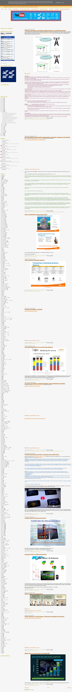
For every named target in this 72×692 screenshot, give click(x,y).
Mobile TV (2, 448)
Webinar (2, 638)
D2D (1, 294)
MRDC (2, 453)
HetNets (2, 358)
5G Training (51, 9)
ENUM (2, 318)
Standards (2, 576)
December (3, 112)
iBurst (1, 371)
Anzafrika (2, 207)
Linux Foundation (3, 416)
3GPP (2, 176)
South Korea (3, 570)
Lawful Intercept (3, 410)
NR (1, 475)
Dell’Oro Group (3, 299)
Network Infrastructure (4, 463)
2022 (2, 101)
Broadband (2, 259)
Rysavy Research (3, 545)
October (3, 124)
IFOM (1, 378)
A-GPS (2, 193)
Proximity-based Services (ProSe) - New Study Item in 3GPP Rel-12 (42, 454)
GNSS (2, 348)
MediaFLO (2, 434)
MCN (1, 432)
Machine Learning (3, 426)
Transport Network (3, 604)
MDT (1, 433)
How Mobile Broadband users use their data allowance (39, 347)
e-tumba (2, 309)
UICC (35, 343)
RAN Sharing (3, 518)
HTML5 (2, 368)
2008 (2, 134)
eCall (1, 310)
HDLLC (2, 356)
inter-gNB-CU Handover (4, 387)
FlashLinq (28, 514)
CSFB (2, 291)
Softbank (2, 568)
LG (1, 413)
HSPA (2, 364)
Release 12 (36, 514)
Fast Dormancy (3, 326)
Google (2, 349)
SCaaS (2, 549)
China (2, 276)
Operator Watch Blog (34, 9)
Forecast (2, 336)
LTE (1, 420)
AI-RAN (2, 197)
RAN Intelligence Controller (5, 516)
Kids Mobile (2, 405)
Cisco (1, 279)
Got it (62, 2)
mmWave (2, 444)
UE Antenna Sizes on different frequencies (36, 554)
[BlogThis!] (49, 118)
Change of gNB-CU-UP (4, 275)
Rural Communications (4, 544)
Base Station (3, 253)
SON (1, 569)
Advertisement (3, 195)
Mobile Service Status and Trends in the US (32, 386)
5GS (1, 184)
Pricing (2, 500)
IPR (1, 393)
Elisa (1, 314)
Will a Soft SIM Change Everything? (31, 311)
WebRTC (2, 639)
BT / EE (2, 262)
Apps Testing (3, 239)
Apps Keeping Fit (3, 224)
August (3, 126)
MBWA (2, 431)
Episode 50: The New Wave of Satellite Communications (9, 165)
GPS (1, 350)
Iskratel (2, 397)
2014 (2, 108)
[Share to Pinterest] (52, 118)
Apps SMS (2, 236)
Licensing (2, 414)
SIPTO (2, 559)
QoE (1, 506)
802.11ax (2, 188)
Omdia (2, 482)
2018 (2, 105)
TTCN (2, 607)
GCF (1, 342)
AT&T (1, 249)
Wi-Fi (1, 641)
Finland (2, 329)
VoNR (2, 635)
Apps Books (2, 215)
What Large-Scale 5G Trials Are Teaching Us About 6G (9, 146)
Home (2, 9)
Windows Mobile (3, 643)
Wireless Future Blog (5, 164)
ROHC (2, 540)
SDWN (2, 552)
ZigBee (2, 652)
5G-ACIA (2, 182)
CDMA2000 (2, 272)
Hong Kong (2, 361)
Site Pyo (2, 560)
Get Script (4, 60)
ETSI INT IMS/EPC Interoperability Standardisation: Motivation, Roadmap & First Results (47, 137)
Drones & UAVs (3, 306)
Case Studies (3, 269)
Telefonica (2, 591)
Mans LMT (2, 427)
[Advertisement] (36, 24)
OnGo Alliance (3, 483)
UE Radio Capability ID (4, 612)
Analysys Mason (3, 202)
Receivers (2, 519)
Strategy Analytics (3, 578)
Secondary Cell (3, 553)
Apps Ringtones (3, 233)
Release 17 (2, 528)
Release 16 (2, 527)
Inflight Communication (4, 385)
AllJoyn (26, 486)
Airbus (2, 199)
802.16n (2, 190)
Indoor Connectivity (4, 383)
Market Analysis (3, 428)
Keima (2, 403)
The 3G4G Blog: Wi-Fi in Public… (7, 46)
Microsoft (2, 440)
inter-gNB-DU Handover (4, 388)
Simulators (2, 558)
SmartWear (2, 567)
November (3, 123)
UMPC (2, 616)
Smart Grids (2, 564)
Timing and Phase (3, 599)
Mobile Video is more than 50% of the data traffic (37, 653)
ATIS (1, 250)
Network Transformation (4, 466)
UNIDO (2, 618)
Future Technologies (4, 340)
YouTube (9, 9)
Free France (2, 338)
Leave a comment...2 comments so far (39, 210)
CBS (1, 271)
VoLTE (2, 634)
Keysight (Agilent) (3, 404)
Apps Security (3, 235)
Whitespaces (3, 640)
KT (1, 407)
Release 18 (2, 529)
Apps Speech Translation (4, 238)
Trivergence (2, 606)
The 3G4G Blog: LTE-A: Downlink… (7, 59)
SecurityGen (2, 554)
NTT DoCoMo (3, 476)
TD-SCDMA (2, 588)
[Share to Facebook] (51, 118)
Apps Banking (3, 213)
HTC (1, 367)
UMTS (2, 617)
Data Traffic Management (31, 685)
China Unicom (3, 278)
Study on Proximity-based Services (39, 456)
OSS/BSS (2, 491)
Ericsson (28, 650)
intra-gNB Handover (4, 392)
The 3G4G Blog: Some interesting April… (7, 39)
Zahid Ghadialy (37, 169)
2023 (2, 100)
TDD (36, 650)
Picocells (2, 497)
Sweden (2, 580)
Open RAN (2, 485)
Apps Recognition (3, 232)
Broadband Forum (3, 260)
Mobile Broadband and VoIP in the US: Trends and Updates (35, 418)
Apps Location (3, 225)
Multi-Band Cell (3, 456)
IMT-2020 (2, 381)
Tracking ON (10, 60)
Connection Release (4, 288)
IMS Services (3, 380)
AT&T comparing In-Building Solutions (35, 260)
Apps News (2, 231)
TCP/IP (2, 586)
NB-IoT (2, 458)
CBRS (2, 270)
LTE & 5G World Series (34, 256)
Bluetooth (2, 258)
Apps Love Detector (4, 226)
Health (2, 357)
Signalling (2, 556)
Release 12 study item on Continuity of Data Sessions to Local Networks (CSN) (45, 30)
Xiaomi (2, 650)
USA (1, 622)
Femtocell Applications (4, 327)
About (6, 9)
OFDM (2, 480)
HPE (1, 362)
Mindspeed (2, 442)
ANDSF (2, 204)
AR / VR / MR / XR (3, 245)
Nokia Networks (3, 473)
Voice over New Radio (4, 632)
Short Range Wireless (4, 555)
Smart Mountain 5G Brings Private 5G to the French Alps (9, 152)
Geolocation (2, 346)
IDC (1, 374)
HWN (1, 369)
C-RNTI (2, 264)
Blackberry (31, 590)
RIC (1, 536)
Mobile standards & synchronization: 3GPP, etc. (33, 618)
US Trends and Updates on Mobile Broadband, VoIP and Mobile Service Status (45, 383)
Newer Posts (27, 687)
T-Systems (2, 584)
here (35, 254)
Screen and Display (4, 550)
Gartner (2, 341)
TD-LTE (35, 650)
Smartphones (3, 566)
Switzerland (2, 581)
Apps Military (3, 228)
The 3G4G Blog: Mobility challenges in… (7, 51)
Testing (2, 595)
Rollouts (2, 542)
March (3, 130)
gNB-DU (2, 347)
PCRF (2, 495)
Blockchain (2, 257)
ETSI (1, 322)
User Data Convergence (4, 623)
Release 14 (2, 526)
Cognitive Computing (4, 283)
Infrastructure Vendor (4, 386)
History (2, 360)
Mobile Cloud (3, 445)
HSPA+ (2, 365)
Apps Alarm (2, 212)
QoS (1, 507)
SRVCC (2, 573)
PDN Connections (3, 496)
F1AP (1, 325)
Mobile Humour (3, 446)
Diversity (2, 304)
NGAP (2, 470)
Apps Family (2, 221)
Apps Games (3, 223)
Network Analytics (3, 461)
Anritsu (2, 205)
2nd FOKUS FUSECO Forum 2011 (38, 384)
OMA (1, 481)
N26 (1, 457)
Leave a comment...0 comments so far (39, 255)
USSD (2, 625)
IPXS (1, 396)
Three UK (2, 598)
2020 (2, 103)
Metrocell (2, 439)
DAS (30, 256)
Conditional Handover (4, 286)
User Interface (3, 624)
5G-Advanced (3, 183)
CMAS (2, 281)
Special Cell (2, 571)
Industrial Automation (4, 384)
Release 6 (2, 530)
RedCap (2, 521)
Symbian (2, 582)
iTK (1, 398)
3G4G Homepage (16, 9)
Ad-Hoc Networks (3, 194)
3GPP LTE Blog (4, 167)
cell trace (2, 273)
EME (1, 315)
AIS (1, 200)
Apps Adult (2, 211)
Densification (3, 301)
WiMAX (2, 642)
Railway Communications (5, 514)
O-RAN (2, 478)
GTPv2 (2, 354)
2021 (2, 102)
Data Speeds (3, 296)
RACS (2, 511)
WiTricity (2, 644)
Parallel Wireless (3, 494)
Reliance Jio (3, 533)
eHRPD (2, 313)
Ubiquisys (2, 610)
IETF (1, 377)
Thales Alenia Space (4, 597)
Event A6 (2, 324)
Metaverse (2, 438)
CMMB (2, 282)
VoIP (1, 633)
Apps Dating (2, 220)
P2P (1, 492)
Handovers (2, 355)
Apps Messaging (3, 227)
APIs (1, 208)
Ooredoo (2, 484)
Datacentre (2, 298)
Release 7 (2, 531)
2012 (2, 110)
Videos (38, 685)
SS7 (1, 574)
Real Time (7, 60)
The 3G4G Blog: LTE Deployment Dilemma (7, 54)
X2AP (1, 648)
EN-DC (2, 317)
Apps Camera (3, 217)
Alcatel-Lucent (3, 201)
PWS (1, 505)
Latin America (3, 409)
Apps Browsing (3, 216)
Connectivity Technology (44, 9)
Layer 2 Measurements (4, 411)
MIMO (2, 441)
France (2, 337)
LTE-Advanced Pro (3, 423)
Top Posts (2, 601)
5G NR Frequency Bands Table (6, 168)
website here (39, 138)
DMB (1, 305)
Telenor (2, 593)
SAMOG (2, 546)
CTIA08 (2, 293)
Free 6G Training (4, 145)
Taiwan (2, 585)
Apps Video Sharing (4, 241)
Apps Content (3, 219)
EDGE (2, 311)
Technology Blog (4, 142)
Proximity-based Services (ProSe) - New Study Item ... (9, 118)
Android (2, 203)
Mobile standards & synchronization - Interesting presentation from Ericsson (44, 616)
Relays (2, 522)
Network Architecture (4, 462)
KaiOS (2, 401)
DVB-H (2, 308)
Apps (27, 685)
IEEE (1, 376)
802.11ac (2, 187)
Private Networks (4, 151)
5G (1, 178)
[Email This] (48, 118)
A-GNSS (2, 192)
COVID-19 (2, 290)
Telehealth (2, 592)
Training (2, 602)
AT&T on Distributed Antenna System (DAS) (36, 214)
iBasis (2, 370)
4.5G (1, 177)
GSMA (2, 353)
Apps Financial (3, 222)
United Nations (3, 619)
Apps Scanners (3, 234)
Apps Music (2, 230)
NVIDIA (2, 477)
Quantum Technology (4, 510)
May (3, 128)
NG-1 (1, 469)
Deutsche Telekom (3, 302)
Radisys (2, 513)
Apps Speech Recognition (5, 237)
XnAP (1, 651)
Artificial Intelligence (4, 247)
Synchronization (31, 650)
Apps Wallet (2, 243)
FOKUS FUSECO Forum (4, 334)
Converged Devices (4, 289)
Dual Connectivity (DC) (4, 307)
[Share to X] (50, 118)
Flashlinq (45, 485)
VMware (2, 630)
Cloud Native (3, 280)
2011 (2, 111)
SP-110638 (40, 457)
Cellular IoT (2, 274)
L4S (1, 408)
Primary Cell (2, 501)
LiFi (1, 415)
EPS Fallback (3, 320)
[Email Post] (47, 210)
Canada (2, 267)
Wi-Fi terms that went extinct (6, 140)
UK (1, 614)
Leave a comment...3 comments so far (39, 589)
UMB (1, 615)
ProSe (30, 514)
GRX (1, 351)
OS (1, 489)
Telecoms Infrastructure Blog (25, 9)
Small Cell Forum (3, 562)
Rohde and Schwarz (4, 541)
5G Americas (3, 179)
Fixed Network (3, 331)
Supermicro (2, 579)
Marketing (2, 429)
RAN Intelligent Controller (5, 517)
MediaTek (2, 435)
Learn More (58, 2)
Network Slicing (3, 465)
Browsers (2, 261)
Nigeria (2, 472)
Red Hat (2, 520)
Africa (1, 196)
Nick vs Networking (5, 154)
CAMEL (2, 266)
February (3, 131)
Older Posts (69, 687)
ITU (1, 399)
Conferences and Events (4, 287)
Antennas (28, 256)
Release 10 (2, 523)
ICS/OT (2, 373)
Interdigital (2, 389)
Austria (2, 251)
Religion (2, 534)
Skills (1, 561)
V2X (1, 627)
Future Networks (3, 339)
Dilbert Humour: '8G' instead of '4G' (34, 593)
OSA (1, 490)
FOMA (2, 335)
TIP (1, 600)
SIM (33, 343)
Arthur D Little (3, 246)
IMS (1, 379)
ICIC (1, 372)
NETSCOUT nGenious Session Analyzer (7, 460)
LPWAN (2, 419)
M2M (1, 425)
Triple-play (2, 605)
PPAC (2, 499)
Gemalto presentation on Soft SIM (33, 309)
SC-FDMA (2, 548)
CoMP (2, 285)
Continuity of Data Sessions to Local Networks (47, 33)
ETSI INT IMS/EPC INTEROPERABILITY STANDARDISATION (35, 139)
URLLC (2, 621)
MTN (1, 455)
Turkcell (2, 608)
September (4, 125)
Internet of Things (3, 391)
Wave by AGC (3, 637)
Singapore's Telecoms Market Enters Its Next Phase (9, 149)
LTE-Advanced (3, 422)
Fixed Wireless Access (4, 332)
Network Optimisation (4, 464)
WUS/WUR (2, 646)
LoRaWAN (2, 418)
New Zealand (3, 467)
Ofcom (2, 479)
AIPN (1, 198)
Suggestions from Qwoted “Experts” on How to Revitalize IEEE (10, 143)
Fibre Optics (2, 328)
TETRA (2, 596)
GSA (1, 352)
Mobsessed (2, 449)
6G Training (56, 9)
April (3, 129)
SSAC (2, 575)
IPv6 (1, 395)
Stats (36, 685)
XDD (1, 649)
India (1, 382)
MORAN (2, 451)
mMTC (2, 443)
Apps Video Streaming (4, 242)
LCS (1, 412)
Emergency (2, 316)
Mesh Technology (3, 437)
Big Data (2, 255)
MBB (1, 430)
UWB (1, 626)
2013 (2, 109)
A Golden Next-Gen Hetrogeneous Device (35, 518)
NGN (1, 471)
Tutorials (2, 609)
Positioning (2, 498)
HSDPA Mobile (3, 363)
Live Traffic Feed (7, 37)
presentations (30, 169)
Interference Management (5, 390)
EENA (2, 312)
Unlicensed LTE (3, 620)
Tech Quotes (3, 590)
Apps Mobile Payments (4, 229)
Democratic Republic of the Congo (6, 300)
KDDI (1, 402)
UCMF (2, 611)
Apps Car (2, 218)
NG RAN (2, 468)
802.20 (2, 191)
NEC (1, 459)
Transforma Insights (4, 603)
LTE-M (2, 424)
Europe (2, 323)
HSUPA (2, 366)
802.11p (2, 189)
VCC (1, 628)
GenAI (2, 344)
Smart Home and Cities (4, 565)
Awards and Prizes (3, 252)
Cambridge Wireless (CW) (5, 265)
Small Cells (2, 563)
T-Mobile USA (3, 583)
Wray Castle (2, 645)
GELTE (2, 343)
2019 (2, 104)
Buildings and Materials (4, 263)
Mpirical (2, 452)
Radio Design (3, 512)
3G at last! (3, 155)
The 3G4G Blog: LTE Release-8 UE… (7, 49)
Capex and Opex (3, 268)
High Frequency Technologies (5, 359)
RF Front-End (3, 535)
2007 (2, 135)
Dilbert (28, 608)
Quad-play (2, 508)
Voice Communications (4, 631)
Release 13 (2, 525)
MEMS (2, 436)
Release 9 (2, 532)
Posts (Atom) (31, 689)
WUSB (2, 647)
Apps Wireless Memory (4, 244)
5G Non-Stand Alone (4, 180)
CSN (1, 292)
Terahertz (2, 594)
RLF (1, 537)
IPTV (1, 394)
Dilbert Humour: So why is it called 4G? (34, 610)
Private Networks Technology (65, 9)
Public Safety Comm (4, 504)
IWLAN (2, 400)
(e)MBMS (2, 175)
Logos (2, 417)
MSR (1, 454)
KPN (1, 406)
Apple (2, 209)
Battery (2, 254)
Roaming (2, 538)
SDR (1, 551)
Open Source (3, 486)
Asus (1, 248)
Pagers (2, 493)
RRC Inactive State (4, 543)
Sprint (2, 572)
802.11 (2, 186)
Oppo (1, 487)
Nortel (2, 474)
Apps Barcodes (3, 214)
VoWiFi (2, 636)
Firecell (2, 330)
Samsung (2, 547)
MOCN (2, 450)
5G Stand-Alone (3, 181)
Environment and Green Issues (5, 319)
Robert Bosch (3, 539)
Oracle (2, 488)
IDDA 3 (2, 375)
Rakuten (2, 515)
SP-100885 (28, 73)
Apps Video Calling (4, 240)
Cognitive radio (3, 284)
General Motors (3, 345)
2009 (2, 133)
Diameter (2, 303)
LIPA (25, 31)
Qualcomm (33, 514)
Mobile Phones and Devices (36, 551)
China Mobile (3, 277)
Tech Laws (2, 589)
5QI (1, 185)
